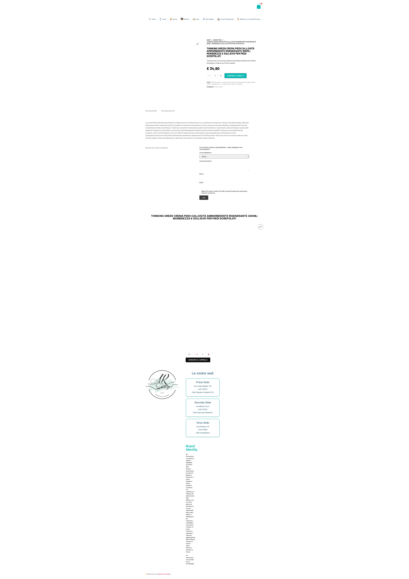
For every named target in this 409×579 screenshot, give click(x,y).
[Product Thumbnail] (197, 44)
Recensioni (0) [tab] (168, 111)
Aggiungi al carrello (235, 76)
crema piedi (217, 40)
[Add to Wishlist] (189, 354)
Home (208, 40)
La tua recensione (205, 161)
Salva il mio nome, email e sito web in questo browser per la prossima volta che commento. (224, 192)
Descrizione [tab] (151, 111)
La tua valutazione (205, 153)
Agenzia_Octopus (164, 574)
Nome (201, 174)
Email (201, 182)
